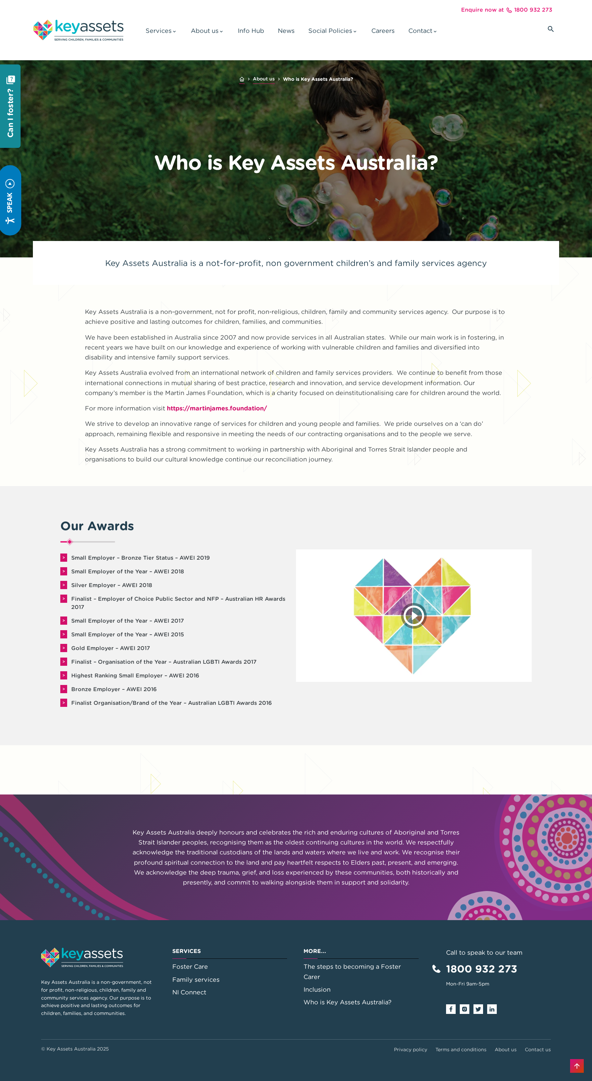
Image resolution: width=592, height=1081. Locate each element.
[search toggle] (551, 28)
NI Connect (189, 992)
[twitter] (480, 1008)
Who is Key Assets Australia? (348, 1002)
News (286, 31)
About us (264, 79)
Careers (383, 31)
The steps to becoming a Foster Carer (352, 971)
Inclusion (317, 989)
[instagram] (466, 1008)
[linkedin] (494, 1008)
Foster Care (190, 966)
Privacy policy (410, 1049)
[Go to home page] (78, 30)
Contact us (538, 1049)
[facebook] (453, 1008)
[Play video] (414, 615)
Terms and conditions (460, 1049)
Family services (196, 979)
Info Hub (251, 31)
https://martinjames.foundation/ (217, 408)
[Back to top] (577, 1066)
